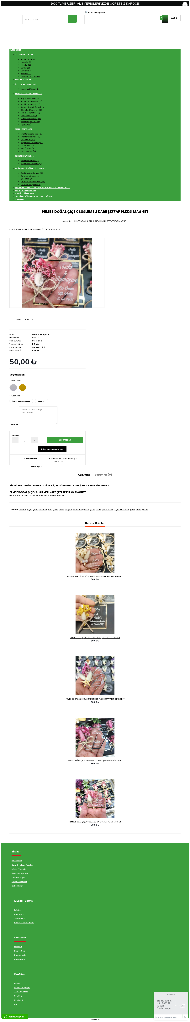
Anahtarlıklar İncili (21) (30, 104)
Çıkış (16, 1004)
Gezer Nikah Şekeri (41, 334)
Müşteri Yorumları (19, 869)
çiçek (35, 509)
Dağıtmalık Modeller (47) (32, 142)
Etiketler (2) (26, 65)
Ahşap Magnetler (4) (30, 98)
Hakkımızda (17, 860)
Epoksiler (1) (26, 62)
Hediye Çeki (19, 951)
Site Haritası (19, 918)
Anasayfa (66, 221)
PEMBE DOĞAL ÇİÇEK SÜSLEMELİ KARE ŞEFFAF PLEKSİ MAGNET (100, 221)
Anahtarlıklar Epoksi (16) (31, 101)
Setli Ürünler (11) (27, 148)
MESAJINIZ (13, 424)
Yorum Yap (29, 319)
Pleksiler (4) (26, 73)
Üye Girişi (18, 996)
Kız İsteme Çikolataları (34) (33, 181)
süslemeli (43, 509)
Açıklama (84, 474)
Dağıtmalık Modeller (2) (31, 163)
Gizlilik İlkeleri (17, 886)
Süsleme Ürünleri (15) (30, 76)
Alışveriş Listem (21, 991)
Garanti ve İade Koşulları (23, 865)
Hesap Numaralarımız (24, 922)
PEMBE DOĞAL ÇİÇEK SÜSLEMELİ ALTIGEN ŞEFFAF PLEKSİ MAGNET (95, 760)
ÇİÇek (116, 509)
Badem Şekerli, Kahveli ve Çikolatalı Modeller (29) (32, 108)
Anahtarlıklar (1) (28, 59)
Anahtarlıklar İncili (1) (30, 160)
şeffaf (55, 509)
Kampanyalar (20, 955)
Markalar (18, 946)
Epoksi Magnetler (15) (30, 112)
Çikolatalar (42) (28, 139)
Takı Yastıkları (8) (28, 151)
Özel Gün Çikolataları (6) (32, 173)
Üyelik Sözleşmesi (20, 873)
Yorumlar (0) (103, 474)
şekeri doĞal (107, 509)
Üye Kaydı (18, 1000)
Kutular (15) (26, 70)
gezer (92, 509)
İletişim (17, 910)
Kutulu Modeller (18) (29, 115)
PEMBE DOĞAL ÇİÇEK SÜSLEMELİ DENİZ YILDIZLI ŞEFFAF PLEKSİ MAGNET (95, 699)
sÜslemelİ (124, 509)
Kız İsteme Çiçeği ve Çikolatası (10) (30, 177)
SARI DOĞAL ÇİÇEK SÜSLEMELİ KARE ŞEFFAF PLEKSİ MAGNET (95, 637)
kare (50, 509)
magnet (68, 509)
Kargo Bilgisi (19, 959)
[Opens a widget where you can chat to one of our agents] (171, 1006)
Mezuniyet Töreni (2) (30, 89)
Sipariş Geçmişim (22, 987)
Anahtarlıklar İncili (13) (30, 136)
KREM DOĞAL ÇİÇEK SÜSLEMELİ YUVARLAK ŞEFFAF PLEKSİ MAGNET (95, 576)
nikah (98, 509)
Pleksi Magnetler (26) (30, 121)
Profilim (17, 983)
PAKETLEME (15, 396)
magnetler (84, 509)
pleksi (61, 509)
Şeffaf (132, 509)
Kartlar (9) (25, 68)
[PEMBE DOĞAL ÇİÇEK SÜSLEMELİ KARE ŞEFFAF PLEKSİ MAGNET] (57, 273)
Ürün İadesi (19, 914)
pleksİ (138, 509)
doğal (29, 509)
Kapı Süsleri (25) (28, 145)
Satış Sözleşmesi (19, 881)
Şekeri (145, 509)
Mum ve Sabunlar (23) (31, 118)
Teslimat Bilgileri (19, 877)
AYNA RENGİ (15, 380)
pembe (22, 509)
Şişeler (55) (26, 124)
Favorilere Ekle (30, 459)
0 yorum (18, 319)
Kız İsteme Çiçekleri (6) (31, 184)
